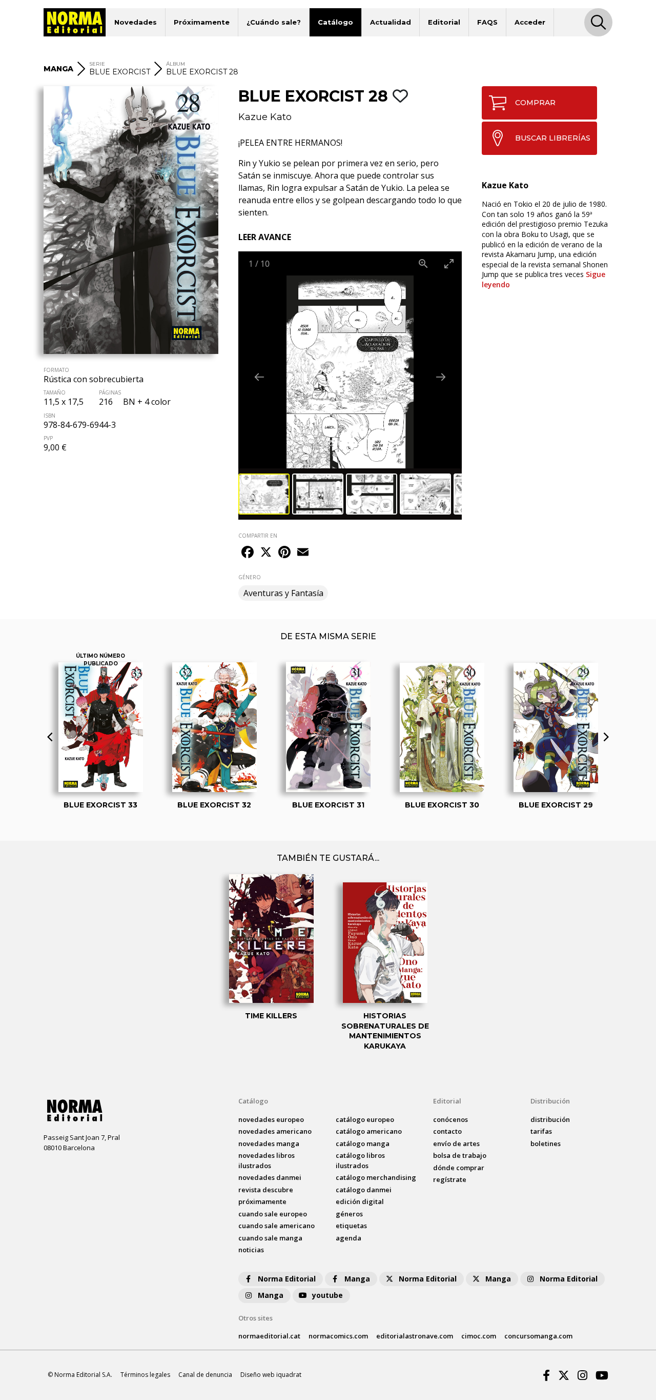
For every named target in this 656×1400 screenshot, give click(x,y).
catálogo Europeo (365, 1119)
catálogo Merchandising (376, 1177)
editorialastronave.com (414, 1335)
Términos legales (145, 1374)
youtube (327, 1295)
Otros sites (255, 1318)
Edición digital (360, 1201)
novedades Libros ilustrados (266, 1160)
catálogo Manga (362, 1143)
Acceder (530, 22)
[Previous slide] (259, 377)
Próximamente (202, 22)
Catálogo (335, 22)
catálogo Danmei (364, 1189)
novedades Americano (275, 1131)
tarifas (541, 1131)
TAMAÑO (55, 392)
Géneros (349, 1213)
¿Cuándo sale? (274, 22)
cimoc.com (478, 1335)
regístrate (449, 1179)
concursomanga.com (538, 1335)
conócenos (450, 1119)
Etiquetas (351, 1225)
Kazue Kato (265, 117)
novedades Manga (268, 1143)
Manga (357, 1279)
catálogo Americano (369, 1131)
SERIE (97, 64)
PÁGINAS (110, 392)
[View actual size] (423, 263)
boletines (545, 1143)
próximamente (262, 1201)
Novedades (135, 22)
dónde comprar (458, 1167)
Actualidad (390, 22)
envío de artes (456, 1143)
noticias (251, 1249)
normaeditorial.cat (269, 1335)
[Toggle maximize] (449, 263)
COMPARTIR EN (257, 535)
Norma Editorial (287, 1279)
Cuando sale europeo (272, 1213)
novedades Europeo (271, 1119)
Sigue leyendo (543, 279)
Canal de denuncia (205, 1374)
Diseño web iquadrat (270, 1374)
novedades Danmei (269, 1177)
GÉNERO (249, 577)
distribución (550, 1119)
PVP (48, 438)
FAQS (487, 22)
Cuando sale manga (270, 1238)
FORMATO (56, 369)
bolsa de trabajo (459, 1155)
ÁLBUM (175, 64)
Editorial (444, 22)
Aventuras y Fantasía (283, 593)
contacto (447, 1131)
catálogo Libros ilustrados (360, 1160)
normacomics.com (338, 1335)
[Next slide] (441, 377)
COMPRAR (535, 102)
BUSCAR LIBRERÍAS (552, 138)
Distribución (550, 1101)
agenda (348, 1238)
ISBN (49, 415)
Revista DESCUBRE (265, 1189)
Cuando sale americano (276, 1225)
